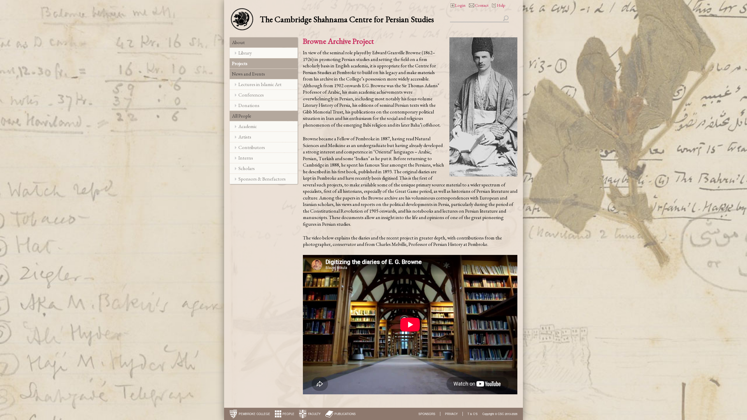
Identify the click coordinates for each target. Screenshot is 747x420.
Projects (239, 63)
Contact (481, 5)
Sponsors (426, 414)
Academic (247, 126)
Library (245, 53)
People (288, 414)
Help (501, 5)
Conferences (251, 95)
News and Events (248, 74)
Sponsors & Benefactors (262, 179)
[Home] (242, 18)
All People (241, 116)
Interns (245, 158)
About (238, 42)
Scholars (246, 168)
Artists (244, 137)
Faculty (314, 414)
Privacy (451, 414)
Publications (345, 414)
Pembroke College (254, 414)
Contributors (251, 147)
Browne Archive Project (338, 41)
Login (460, 5)
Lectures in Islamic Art (260, 84)
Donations (248, 105)
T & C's (472, 414)
